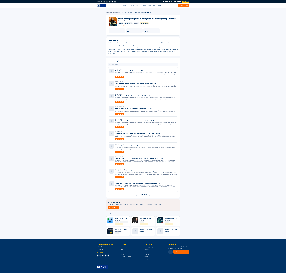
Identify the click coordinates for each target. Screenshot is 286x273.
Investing (146, 254)
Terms (182, 267)
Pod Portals (101, 249)
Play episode (120, 76)
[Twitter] (112, 2)
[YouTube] (115, 2)
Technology (147, 249)
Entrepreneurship (128, 23)
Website (120, 26)
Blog (154, 5)
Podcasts (112, 12)
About (149, 5)
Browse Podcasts (125, 247)
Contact (159, 5)
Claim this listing (113, 207)
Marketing (146, 251)
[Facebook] (104, 2)
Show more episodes (143, 194)
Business (118, 12)
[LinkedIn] (107, 2)
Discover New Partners (182, 252)
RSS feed (125, 26)
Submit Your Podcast (126, 256)
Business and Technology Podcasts (137, 5)
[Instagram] (110, 2)
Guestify (100, 247)
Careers (146, 256)
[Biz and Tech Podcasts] (101, 5)
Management (147, 259)
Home (124, 5)
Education (136, 23)
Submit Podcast (184, 5)
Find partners (186, 1)
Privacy (187, 267)
